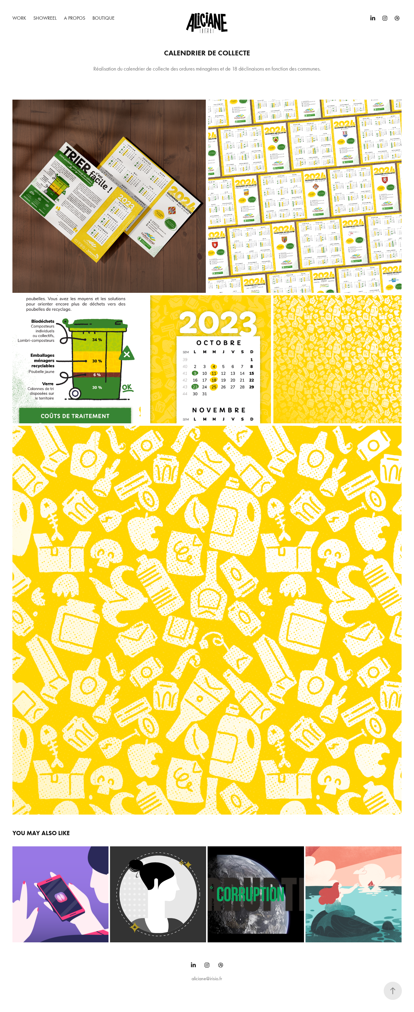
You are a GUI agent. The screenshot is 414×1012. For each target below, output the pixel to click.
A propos (74, 18)
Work (19, 18)
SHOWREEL (45, 18)
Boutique (103, 18)
